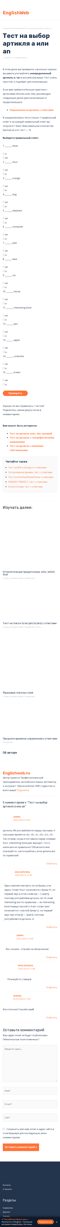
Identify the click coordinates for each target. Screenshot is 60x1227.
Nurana (17, 995)
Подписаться (45, 1222)
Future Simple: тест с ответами (25, 486)
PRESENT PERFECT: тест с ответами (27, 481)
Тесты (38, 627)
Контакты (7, 1185)
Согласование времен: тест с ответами (30, 472)
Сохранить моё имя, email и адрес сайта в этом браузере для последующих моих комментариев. (28, 1133)
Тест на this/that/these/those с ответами (30, 477)
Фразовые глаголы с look (18, 692)
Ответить (51, 863)
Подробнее (22, 790)
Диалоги (6, 1212)
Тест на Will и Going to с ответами (27, 467)
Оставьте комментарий (13, 578)
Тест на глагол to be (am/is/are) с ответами (30, 623)
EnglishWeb (16, 12)
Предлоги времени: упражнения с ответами (30, 738)
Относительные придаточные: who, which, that (29, 573)
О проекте (7, 1189)
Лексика (6, 1216)
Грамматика (30, 578)
